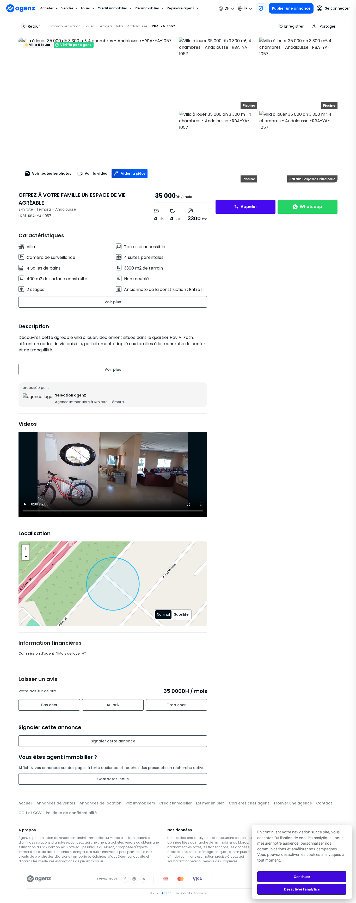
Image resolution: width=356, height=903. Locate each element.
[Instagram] (134, 879)
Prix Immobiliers (140, 803)
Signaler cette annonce (113, 741)
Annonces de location (100, 803)
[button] (322, 26)
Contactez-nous (113, 779)
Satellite (181, 614)
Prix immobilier (147, 8)
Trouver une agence (292, 803)
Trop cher (176, 704)
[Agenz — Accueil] (39, 878)
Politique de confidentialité (71, 812)
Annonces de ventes (55, 803)
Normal (163, 614)
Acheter (47, 8)
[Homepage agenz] (20, 8)
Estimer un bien (210, 803)
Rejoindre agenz (180, 8)
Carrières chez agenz (249, 803)
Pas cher (49, 704)
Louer (85, 8)
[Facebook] (125, 879)
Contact (324, 803)
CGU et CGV (30, 812)
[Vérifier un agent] (261, 8)
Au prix (113, 704)
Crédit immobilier (112, 8)
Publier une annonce (291, 8)
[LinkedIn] (143, 879)
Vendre (67, 8)
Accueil (25, 803)
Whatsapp (311, 207)
